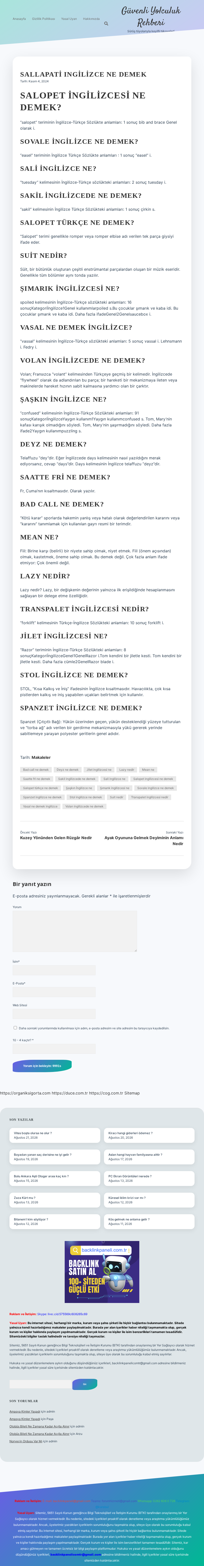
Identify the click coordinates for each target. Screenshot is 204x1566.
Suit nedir (116, 797)
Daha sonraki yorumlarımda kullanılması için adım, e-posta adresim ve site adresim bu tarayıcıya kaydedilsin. (94, 1028)
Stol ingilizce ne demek (86, 797)
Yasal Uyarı (69, 19)
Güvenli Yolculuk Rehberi (150, 17)
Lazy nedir (126, 769)
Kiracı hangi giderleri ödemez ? (130, 1133)
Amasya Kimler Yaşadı (24, 1411)
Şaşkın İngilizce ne (79, 788)
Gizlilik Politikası (43, 19)
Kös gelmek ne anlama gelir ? (129, 1219)
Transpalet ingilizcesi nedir (149, 797)
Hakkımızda (91, 19)
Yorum (17, 907)
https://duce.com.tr (70, 1093)
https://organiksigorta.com (25, 1093)
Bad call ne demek (36, 769)
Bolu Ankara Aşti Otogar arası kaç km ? (41, 1176)
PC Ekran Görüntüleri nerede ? (130, 1176)
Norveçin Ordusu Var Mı (25, 1441)
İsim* (16, 961)
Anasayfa (19, 19)
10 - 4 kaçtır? (23, 1040)
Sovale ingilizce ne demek (155, 788)
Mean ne (148, 769)
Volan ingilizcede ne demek (84, 806)
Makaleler (41, 757)
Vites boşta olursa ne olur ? (33, 1133)
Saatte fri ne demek (36, 779)
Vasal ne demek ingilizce (40, 806)
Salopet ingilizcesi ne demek (153, 779)
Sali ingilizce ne (114, 779)
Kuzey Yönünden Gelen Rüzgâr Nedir (56, 837)
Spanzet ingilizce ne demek (42, 797)
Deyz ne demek (68, 769)
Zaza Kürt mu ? (24, 1198)
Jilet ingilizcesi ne (99, 769)
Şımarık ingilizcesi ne (114, 788)
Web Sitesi (20, 1005)
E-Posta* (19, 983)
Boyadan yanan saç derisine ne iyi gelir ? (42, 1154)
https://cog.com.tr (106, 1093)
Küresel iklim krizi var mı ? (127, 1198)
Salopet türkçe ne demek (40, 788)
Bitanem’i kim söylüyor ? (31, 1219)
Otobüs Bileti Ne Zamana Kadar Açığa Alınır (39, 1426)
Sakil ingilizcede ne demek (77, 779)
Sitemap (132, 1093)
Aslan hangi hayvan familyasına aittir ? (135, 1154)
